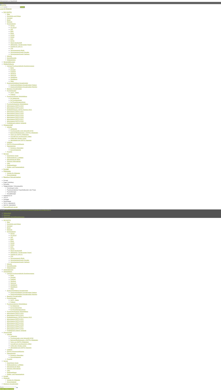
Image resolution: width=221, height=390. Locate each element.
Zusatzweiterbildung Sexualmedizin (17, 291)
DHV (11, 247)
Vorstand (9, 226)
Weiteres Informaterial (13, 369)
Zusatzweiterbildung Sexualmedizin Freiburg (23, 292)
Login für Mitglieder (6, 9)
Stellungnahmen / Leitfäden (15, 365)
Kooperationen (11, 232)
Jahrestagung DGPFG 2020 (15, 321)
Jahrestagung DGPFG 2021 (15, 319)
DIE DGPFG (7, 220)
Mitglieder (6, 378)
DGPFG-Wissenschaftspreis (15, 351)
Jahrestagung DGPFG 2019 (15, 323)
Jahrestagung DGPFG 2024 (15, 313)
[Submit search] (17, 387)
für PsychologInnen (16, 308)
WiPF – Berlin (14, 300)
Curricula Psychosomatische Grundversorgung (20, 273)
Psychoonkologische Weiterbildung (17, 312)
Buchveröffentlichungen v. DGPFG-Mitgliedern (24, 340)
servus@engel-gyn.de (11, 207)
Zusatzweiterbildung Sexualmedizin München (23, 294)
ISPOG (12, 234)
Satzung (9, 264)
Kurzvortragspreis (15, 357)
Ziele (8, 222)
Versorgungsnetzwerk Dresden (19, 260)
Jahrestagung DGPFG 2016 (15, 329)
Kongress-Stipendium (16, 355)
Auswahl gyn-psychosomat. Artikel (20, 344)
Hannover (13, 283)
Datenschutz (7, 213)
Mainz (12, 289)
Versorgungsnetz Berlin (17, 258)
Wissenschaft (7, 332)
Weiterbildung (7, 272)
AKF (11, 237)
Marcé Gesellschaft (16, 251)
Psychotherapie (11, 298)
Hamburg (13, 281)
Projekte (9, 359)
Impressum (6, 215)
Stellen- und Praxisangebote (15, 374)
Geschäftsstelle (11, 266)
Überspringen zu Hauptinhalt (8, 1)
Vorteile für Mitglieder (13, 380)
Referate (9, 230)
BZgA (12, 241)
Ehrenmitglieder (11, 382)
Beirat (9, 228)
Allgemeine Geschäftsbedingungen (13, 217)
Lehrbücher (13, 336)
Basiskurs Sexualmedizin (14, 296)
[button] (1, 3)
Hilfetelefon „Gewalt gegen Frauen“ (21, 253)
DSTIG (12, 249)
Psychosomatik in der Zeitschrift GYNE (21, 338)
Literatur (9, 334)
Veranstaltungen (8, 270)
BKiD (11, 239)
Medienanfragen (12, 372)
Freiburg (12, 302)
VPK (11, 256)
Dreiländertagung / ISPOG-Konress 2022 (19, 317)
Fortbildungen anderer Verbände (16, 331)
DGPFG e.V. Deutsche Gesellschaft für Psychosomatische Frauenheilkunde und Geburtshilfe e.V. (28, 210)
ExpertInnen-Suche (12, 363)
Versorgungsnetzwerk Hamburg (19, 262)
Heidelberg (13, 285)
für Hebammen (14, 306)
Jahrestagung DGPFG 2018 (15, 325)
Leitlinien (9, 350)
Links (8, 370)
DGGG (12, 245)
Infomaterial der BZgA (13, 367)
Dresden (13, 277)
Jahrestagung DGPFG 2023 (15, 315)
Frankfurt (13, 279)
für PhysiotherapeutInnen (17, 310)
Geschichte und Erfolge (14, 224)
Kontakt (5, 376)
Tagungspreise (11, 353)
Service (5, 361)
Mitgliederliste (11, 268)
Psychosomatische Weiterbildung (17, 304)
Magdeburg (13, 287)
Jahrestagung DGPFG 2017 (15, 327)
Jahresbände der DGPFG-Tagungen (20, 348)
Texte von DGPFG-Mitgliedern (19, 342)
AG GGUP (13, 235)
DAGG (12, 243)
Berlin (12, 275)
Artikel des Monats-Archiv (18, 346)
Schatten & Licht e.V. (16, 254)
